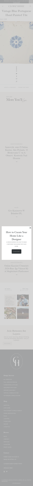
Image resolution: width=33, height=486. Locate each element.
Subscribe (16, 251)
